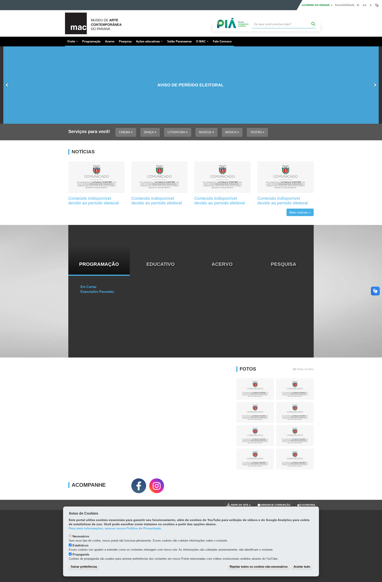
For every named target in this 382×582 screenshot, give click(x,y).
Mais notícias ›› (300, 212)
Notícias (83, 151)
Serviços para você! (89, 131)
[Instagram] (156, 485)
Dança (149, 132)
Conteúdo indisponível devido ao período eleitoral (93, 200)
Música (231, 132)
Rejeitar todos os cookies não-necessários (259, 566)
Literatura (177, 132)
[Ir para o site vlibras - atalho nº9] (376, 5)
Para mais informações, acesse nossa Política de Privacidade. (115, 528)
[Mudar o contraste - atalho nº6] (358, 5)
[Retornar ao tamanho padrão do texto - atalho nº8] (370, 5)
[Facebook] (138, 485)
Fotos (248, 369)
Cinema (125, 132)
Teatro (256, 132)
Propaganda (81, 554)
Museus (205, 132)
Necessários (81, 536)
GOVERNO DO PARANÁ (316, 5)
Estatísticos (80, 545)
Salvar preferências (84, 566)
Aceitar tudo (302, 566)
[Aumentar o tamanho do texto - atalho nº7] (364, 5)
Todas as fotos (305, 369)
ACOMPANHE (89, 485)
